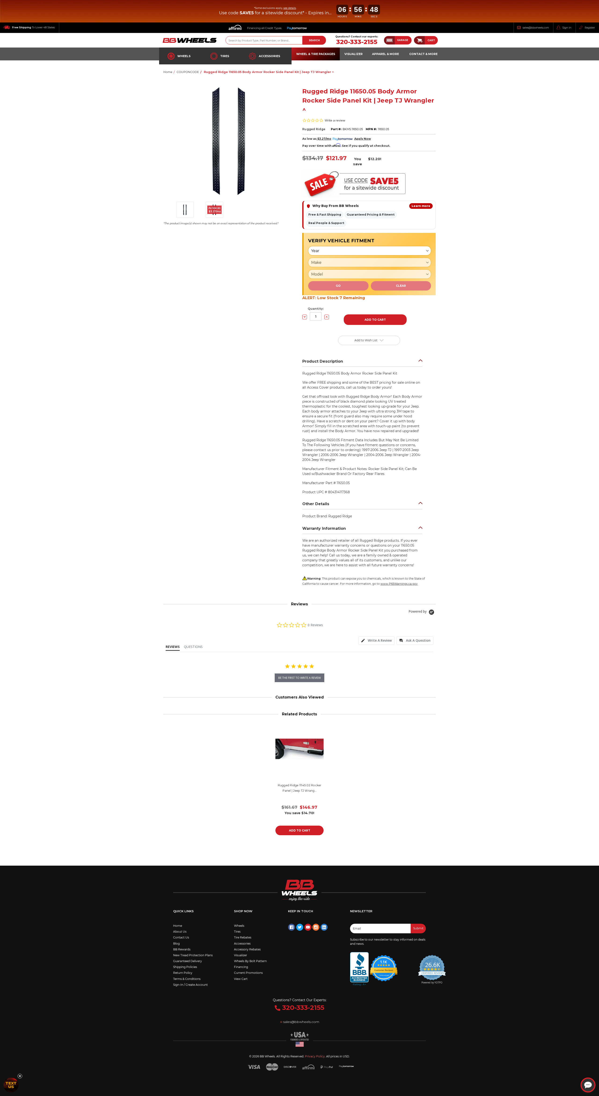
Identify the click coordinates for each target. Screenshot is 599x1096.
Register (590, 27)
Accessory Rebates (247, 949)
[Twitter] (299, 927)
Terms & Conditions (187, 979)
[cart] (419, 40)
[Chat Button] (588, 1085)
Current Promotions (248, 973)
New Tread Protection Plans (193, 955)
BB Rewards (181, 949)
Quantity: (316, 308)
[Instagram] (315, 927)
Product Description (322, 361)
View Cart (241, 979)
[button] (398, 40)
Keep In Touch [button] (300, 911)
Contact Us (181, 937)
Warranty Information (324, 528)
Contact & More (423, 54)
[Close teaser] (20, 1076)
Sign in (566, 27)
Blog (176, 943)
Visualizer (240, 955)
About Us (179, 931)
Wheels (183, 56)
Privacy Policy (315, 1056)
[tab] (376, 640)
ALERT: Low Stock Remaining (333, 298)
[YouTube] (307, 927)
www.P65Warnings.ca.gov (399, 583)
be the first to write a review (299, 678)
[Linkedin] (324, 927)
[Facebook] (291, 927)
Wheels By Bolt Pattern (250, 961)
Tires (224, 56)
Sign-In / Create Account (190, 984)
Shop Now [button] (243, 911)
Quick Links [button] (183, 911)
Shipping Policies (185, 967)
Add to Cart (299, 830)
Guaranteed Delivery (187, 961)
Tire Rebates (242, 937)
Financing (241, 967)
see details (289, 8)
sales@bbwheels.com (536, 27)
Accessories (269, 56)
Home (177, 925)
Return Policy (182, 973)
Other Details (315, 504)
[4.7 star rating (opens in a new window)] (383, 965)
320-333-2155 (356, 42)
